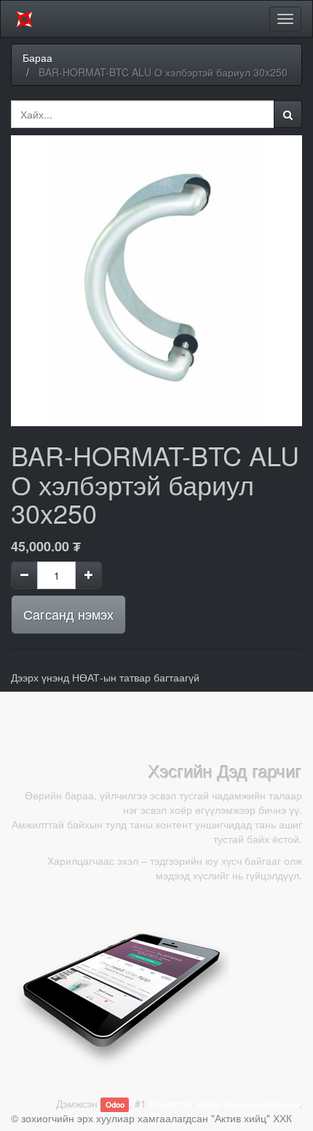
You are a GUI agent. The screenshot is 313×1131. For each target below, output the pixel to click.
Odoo (115, 1104)
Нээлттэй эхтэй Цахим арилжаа (224, 1103)
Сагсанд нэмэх (68, 613)
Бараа (37, 57)
